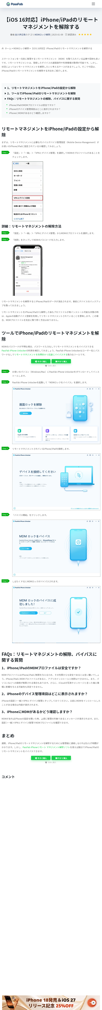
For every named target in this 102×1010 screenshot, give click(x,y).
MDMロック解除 (42, 34)
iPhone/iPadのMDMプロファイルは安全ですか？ (32, 104)
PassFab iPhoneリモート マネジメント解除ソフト (46, 747)
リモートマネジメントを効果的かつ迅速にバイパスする (40, 354)
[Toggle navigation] (93, 4)
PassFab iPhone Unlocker (14, 350)
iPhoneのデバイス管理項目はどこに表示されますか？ (35, 108)
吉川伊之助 (20, 34)
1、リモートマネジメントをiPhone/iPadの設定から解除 (41, 88)
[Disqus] (51, 815)
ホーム (8, 48)
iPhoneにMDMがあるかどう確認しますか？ (30, 112)
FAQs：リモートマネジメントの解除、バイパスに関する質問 (43, 98)
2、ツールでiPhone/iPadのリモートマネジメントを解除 (41, 93)
